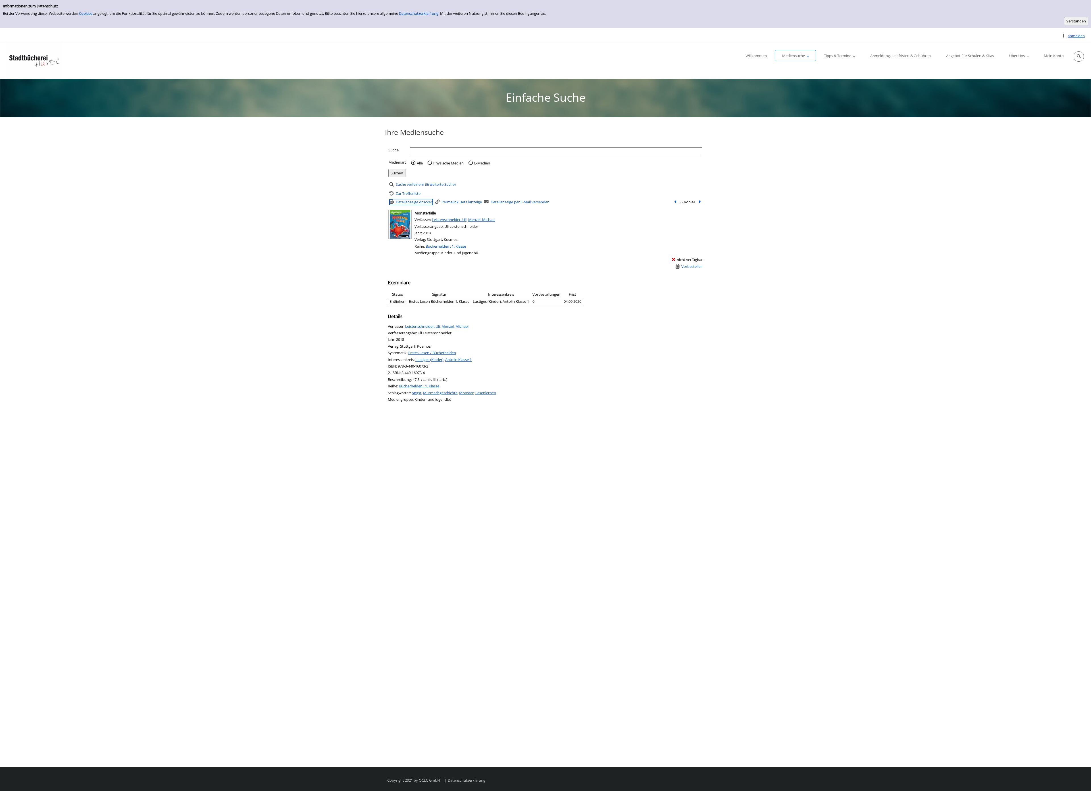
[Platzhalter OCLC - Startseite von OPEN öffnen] (34, 60)
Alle (420, 163)
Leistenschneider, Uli (449, 219)
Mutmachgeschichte (440, 392)
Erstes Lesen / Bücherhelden (432, 352)
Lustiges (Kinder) (429, 359)
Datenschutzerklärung (466, 780)
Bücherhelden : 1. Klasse (446, 246)
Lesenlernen (485, 392)
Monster (466, 392)
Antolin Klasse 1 (458, 359)
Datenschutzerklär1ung (418, 13)
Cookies (85, 13)
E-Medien (482, 163)
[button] (1079, 56)
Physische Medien (448, 163)
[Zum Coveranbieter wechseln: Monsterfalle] (400, 224)
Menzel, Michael (481, 219)
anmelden (1076, 35)
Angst (416, 392)
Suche (393, 150)
